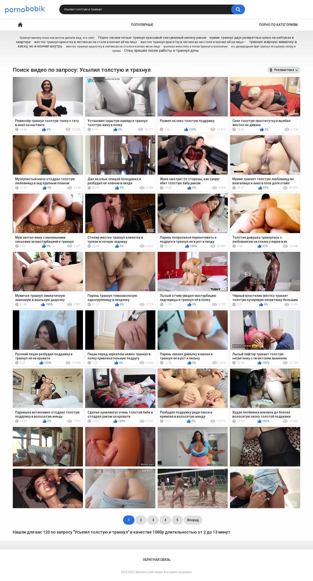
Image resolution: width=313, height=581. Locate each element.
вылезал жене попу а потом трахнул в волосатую (196, 46)
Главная (20, 25)
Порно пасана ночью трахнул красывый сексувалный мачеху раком (152, 38)
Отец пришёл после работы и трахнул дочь (161, 50)
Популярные (142, 25)
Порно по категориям (278, 25)
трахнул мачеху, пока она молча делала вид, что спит (57, 37)
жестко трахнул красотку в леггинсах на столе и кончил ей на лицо (86, 42)
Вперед (193, 520)
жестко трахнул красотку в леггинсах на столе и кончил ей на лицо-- (193, 42)
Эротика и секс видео (149, 572)
